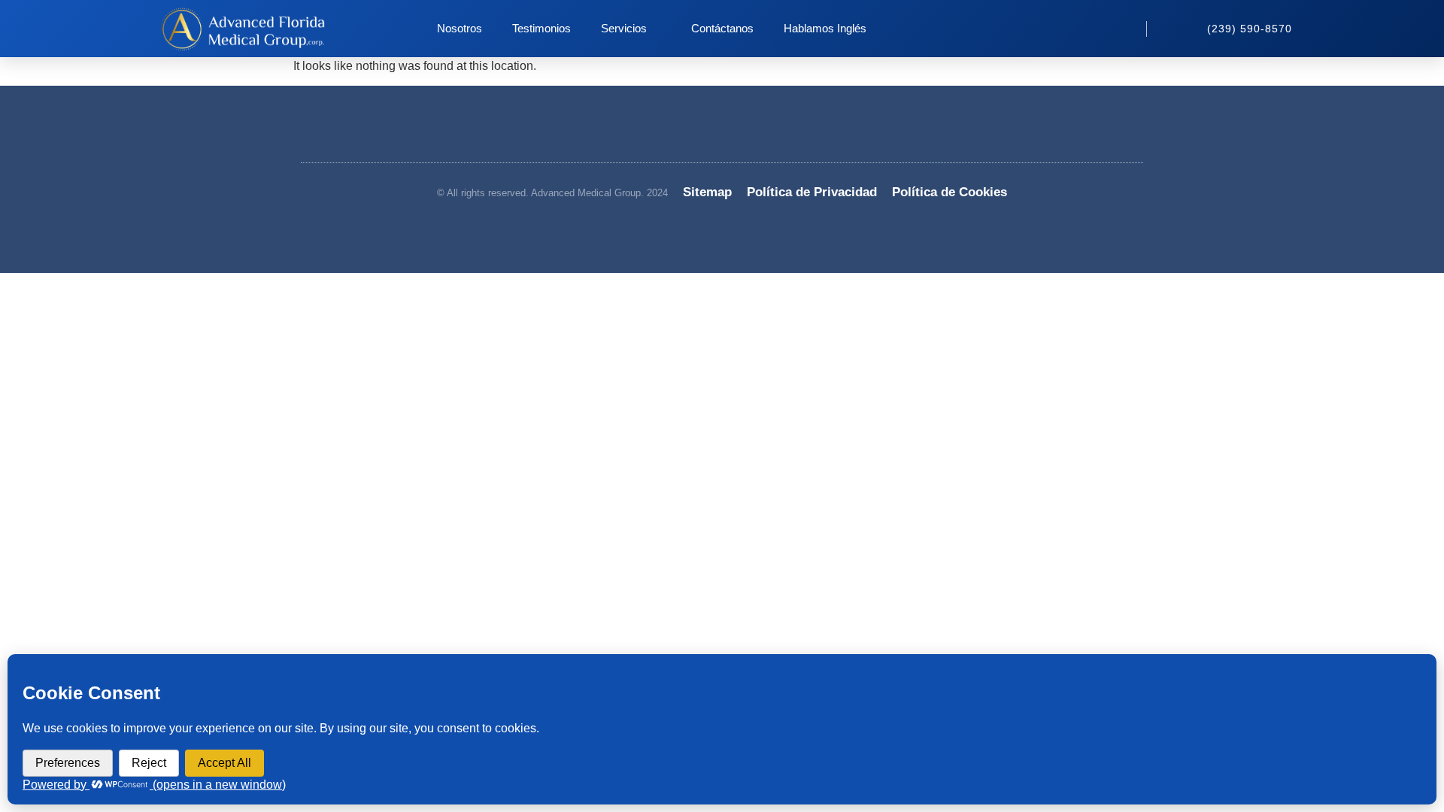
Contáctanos (722, 28)
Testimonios (541, 28)
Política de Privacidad (812, 192)
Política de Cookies (949, 192)
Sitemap (707, 192)
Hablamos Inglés (825, 28)
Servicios (624, 28)
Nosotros (459, 28)
